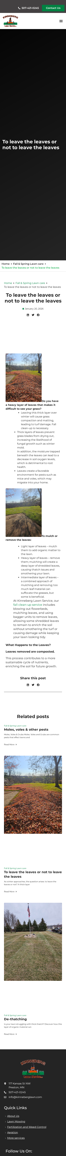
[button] (61, 21)
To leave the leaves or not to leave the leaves (33, 298)
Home (6, 263)
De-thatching (15, 1019)
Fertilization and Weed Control (26, 1127)
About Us (13, 1116)
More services (16, 1138)
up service (34, 605)
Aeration (12, 1132)
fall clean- (20, 605)
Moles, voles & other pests (26, 729)
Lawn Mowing (16, 1121)
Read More (9, 744)
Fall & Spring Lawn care (28, 263)
